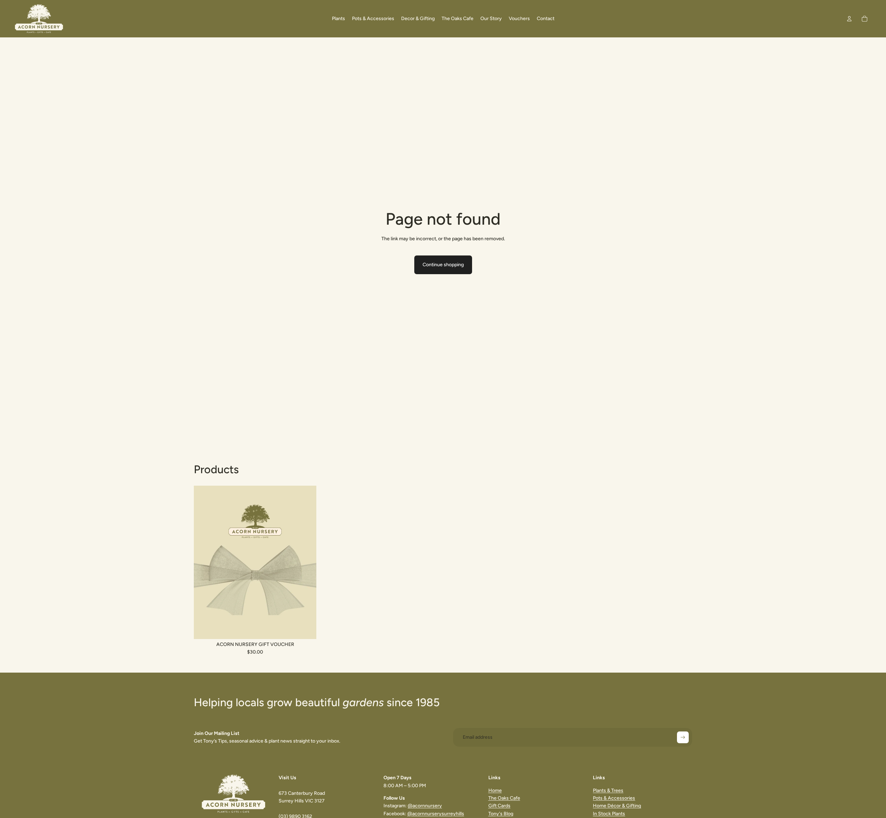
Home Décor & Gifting (617, 806)
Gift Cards (499, 806)
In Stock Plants (609, 814)
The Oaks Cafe (504, 798)
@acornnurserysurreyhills (435, 814)
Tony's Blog (500, 814)
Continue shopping (443, 265)
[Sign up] (683, 737)
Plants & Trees (608, 790)
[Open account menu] (849, 18)
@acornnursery (425, 806)
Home (495, 790)
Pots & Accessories (614, 798)
